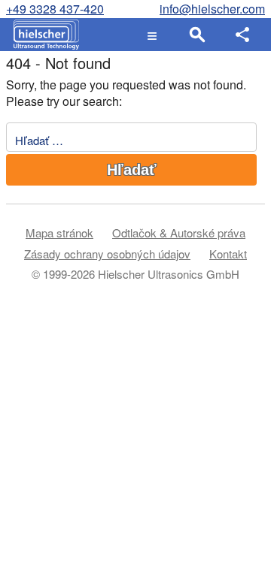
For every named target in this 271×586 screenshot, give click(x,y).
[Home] (42, 34)
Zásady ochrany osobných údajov (107, 253)
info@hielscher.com (212, 8)
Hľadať (132, 170)
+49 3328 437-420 (55, 8)
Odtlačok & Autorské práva (178, 232)
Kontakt (228, 253)
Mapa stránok (59, 232)
